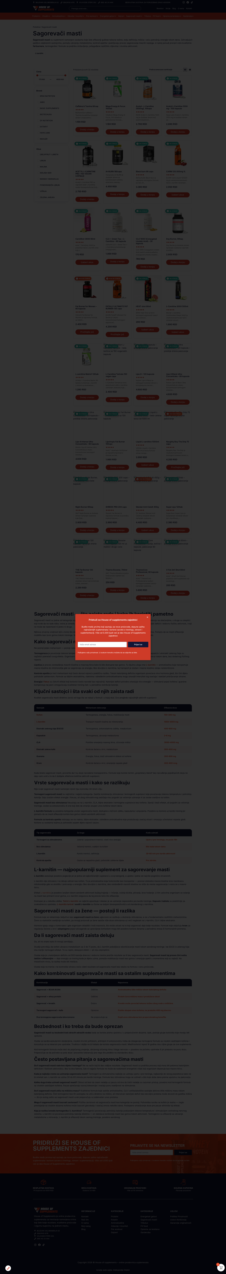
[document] (113, 637)
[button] (147, 617)
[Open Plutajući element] (8, 1268)
